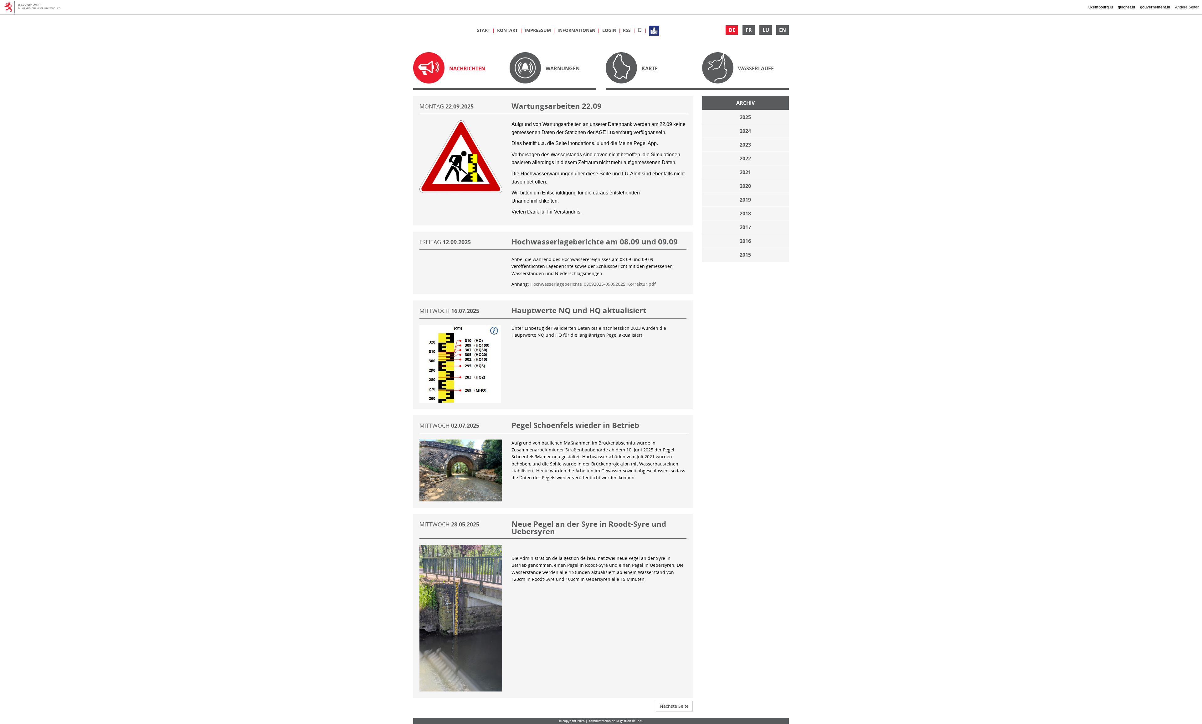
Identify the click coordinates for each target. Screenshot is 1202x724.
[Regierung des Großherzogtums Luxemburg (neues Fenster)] (34, 7)
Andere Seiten (1187, 7)
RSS (627, 30)
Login (610, 30)
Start (484, 30)
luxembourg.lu (1100, 7)
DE (732, 30)
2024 (745, 131)
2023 (745, 144)
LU (766, 30)
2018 (745, 213)
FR (749, 30)
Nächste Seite (674, 706)
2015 (745, 254)
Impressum (538, 30)
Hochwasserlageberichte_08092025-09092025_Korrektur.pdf (593, 284)
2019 (745, 199)
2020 (745, 186)
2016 (745, 241)
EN (782, 30)
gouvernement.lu (1155, 7)
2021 (745, 172)
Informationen (577, 30)
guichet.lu (1126, 7)
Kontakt (508, 30)
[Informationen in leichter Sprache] (654, 30)
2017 (745, 227)
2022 (745, 158)
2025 (745, 117)
